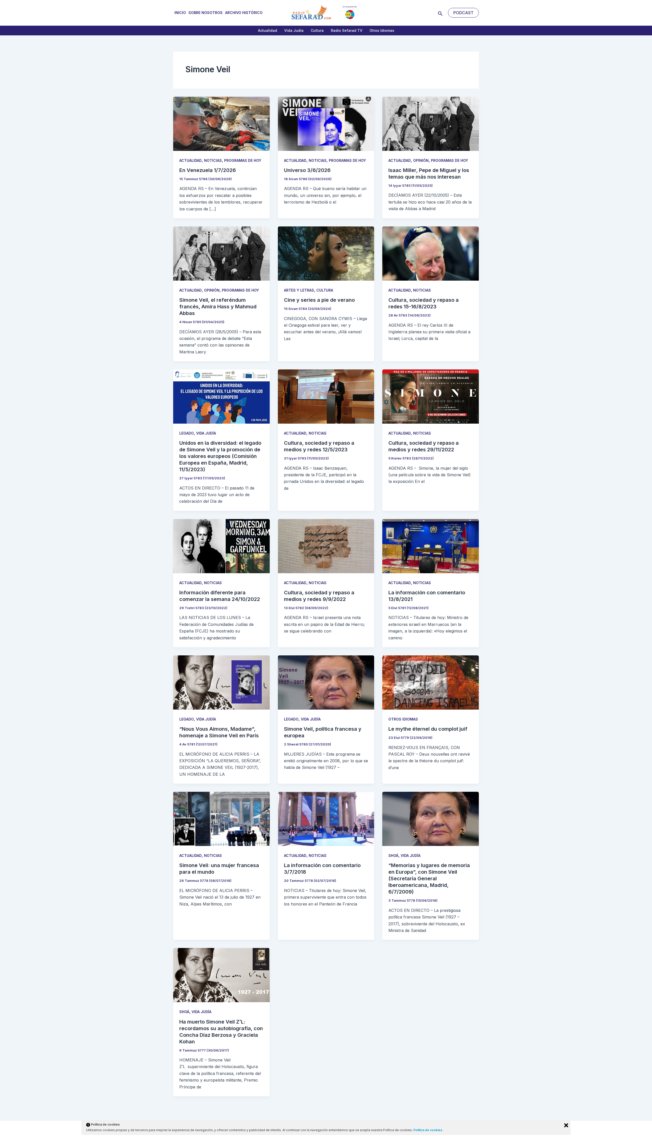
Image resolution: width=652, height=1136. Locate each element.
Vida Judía (294, 30)
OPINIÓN (421, 160)
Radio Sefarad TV (346, 30)
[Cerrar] (566, 1125)
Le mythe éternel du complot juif (427, 729)
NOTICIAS (213, 160)
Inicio (180, 12)
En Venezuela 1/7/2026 (207, 170)
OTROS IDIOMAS (403, 719)
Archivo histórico (244, 12)
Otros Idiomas (382, 30)
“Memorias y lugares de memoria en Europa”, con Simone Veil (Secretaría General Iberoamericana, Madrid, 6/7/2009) (429, 878)
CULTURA (324, 290)
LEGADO (186, 433)
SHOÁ (393, 855)
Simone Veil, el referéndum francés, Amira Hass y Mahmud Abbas (217, 306)
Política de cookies (428, 1130)
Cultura (317, 30)
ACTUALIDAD (190, 160)
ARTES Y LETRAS (299, 290)
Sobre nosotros (205, 12)
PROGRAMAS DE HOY (242, 160)
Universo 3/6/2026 (307, 170)
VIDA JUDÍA (206, 433)
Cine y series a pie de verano (319, 300)
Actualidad (267, 30)
